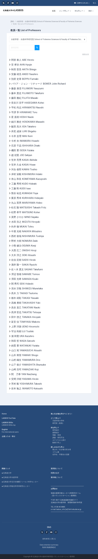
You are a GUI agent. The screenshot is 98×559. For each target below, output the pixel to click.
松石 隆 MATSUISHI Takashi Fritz (28, 207)
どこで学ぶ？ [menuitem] (64, 11)
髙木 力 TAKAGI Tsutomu (24, 293)
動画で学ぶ (56, 443)
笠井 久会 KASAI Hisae (23, 164)
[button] (82, 3)
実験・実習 (56, 435)
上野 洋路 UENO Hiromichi (25, 326)
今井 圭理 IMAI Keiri (22, 136)
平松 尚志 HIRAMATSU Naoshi (27, 107)
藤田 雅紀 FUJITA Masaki (24, 98)
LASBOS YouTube (9, 418)
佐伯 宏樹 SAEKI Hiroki (23, 259)
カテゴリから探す (59, 440)
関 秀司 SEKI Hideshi (22, 283)
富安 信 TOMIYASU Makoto (25, 321)
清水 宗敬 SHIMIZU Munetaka (27, 288)
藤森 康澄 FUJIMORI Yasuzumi (27, 88)
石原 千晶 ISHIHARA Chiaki (25, 145)
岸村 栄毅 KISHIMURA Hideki (26, 174)
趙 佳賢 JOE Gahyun (21, 155)
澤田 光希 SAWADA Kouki (24, 279)
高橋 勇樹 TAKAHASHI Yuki (25, 302)
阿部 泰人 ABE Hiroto (22, 59)
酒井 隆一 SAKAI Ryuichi (24, 264)
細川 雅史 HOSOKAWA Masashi (27, 121)
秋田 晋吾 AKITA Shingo (23, 69)
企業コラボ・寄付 (8, 436)
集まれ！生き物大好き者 (61, 449)
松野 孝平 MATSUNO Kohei (25, 212)
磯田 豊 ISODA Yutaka (22, 150)
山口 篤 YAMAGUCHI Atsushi (26, 350)
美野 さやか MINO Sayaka (24, 217)
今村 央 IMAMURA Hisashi (25, 140)
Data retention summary (49, 545)
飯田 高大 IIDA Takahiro (23, 126)
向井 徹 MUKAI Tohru (22, 226)
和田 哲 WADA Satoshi (23, 340)
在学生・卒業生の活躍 (60, 454)
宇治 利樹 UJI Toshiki (22, 331)
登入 (94, 3)
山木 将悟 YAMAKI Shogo (24, 355)
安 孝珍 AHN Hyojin (21, 64)
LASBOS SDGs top (9, 425)
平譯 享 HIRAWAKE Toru (24, 112)
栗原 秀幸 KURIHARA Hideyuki (27, 198)
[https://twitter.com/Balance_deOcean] (3, 3)
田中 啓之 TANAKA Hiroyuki (26, 317)
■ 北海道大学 (6, 473)
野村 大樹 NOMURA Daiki (24, 240)
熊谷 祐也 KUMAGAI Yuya (24, 193)
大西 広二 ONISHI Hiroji (23, 250)
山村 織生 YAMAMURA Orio (25, 359)
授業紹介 (55, 433)
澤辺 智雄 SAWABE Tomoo (25, 274)
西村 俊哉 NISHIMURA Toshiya (27, 236)
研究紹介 (55, 430)
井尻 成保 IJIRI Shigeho (23, 131)
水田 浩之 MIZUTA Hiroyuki (25, 221)
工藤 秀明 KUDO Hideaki (24, 183)
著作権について (57, 477)
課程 (12, 21)
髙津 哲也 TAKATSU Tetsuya (26, 312)
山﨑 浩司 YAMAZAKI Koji (25, 369)
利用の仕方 (55, 473)
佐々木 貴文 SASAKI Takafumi (27, 269)
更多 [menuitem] (90, 11)
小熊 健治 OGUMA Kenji (23, 245)
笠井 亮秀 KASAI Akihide (24, 159)
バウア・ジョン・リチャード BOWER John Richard (38, 83)
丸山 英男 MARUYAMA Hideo (26, 202)
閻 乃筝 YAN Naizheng (24, 374)
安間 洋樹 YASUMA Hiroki (24, 379)
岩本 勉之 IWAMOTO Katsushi (27, 388)
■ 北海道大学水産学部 (10, 477)
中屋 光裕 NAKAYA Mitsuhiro (26, 231)
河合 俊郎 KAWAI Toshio (24, 169)
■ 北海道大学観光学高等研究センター (16, 486)
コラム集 (55, 452)
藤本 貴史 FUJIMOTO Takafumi (27, 93)
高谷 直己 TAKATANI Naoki (25, 307)
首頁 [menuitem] (53, 11)
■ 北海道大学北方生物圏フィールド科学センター (20, 482)
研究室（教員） (58, 423)
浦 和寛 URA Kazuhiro (22, 336)
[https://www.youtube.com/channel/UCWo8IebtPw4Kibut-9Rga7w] (12, 3)
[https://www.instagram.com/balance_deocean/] (17, 3)
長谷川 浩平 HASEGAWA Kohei (27, 102)
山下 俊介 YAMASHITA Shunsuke (28, 364)
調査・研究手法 (58, 438)
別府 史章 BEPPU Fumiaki (24, 79)
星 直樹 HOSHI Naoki (22, 117)
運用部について (57, 468)
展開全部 (85, 54)
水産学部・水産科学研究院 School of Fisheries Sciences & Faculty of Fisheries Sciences (49, 21)
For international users (10, 432)
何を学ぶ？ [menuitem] (79, 11)
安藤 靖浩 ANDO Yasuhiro (24, 74)
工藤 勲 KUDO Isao (21, 188)
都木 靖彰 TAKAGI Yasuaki (25, 298)
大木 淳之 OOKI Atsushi (23, 255)
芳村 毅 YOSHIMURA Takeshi (26, 383)
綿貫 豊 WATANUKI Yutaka (25, 345)
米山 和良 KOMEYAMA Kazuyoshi (29, 179)
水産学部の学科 (58, 421)
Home (4, 414)
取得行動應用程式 (49, 547)
